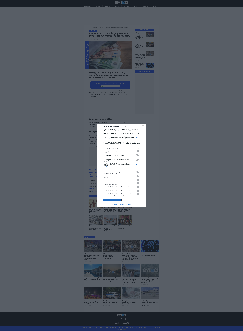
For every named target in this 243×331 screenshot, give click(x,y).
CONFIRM (112, 200)
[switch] (137, 151)
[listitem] (121, 148)
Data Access (121, 204)
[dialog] (121, 165)
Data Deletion (114, 204)
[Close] (143, 126)
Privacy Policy (128, 204)
